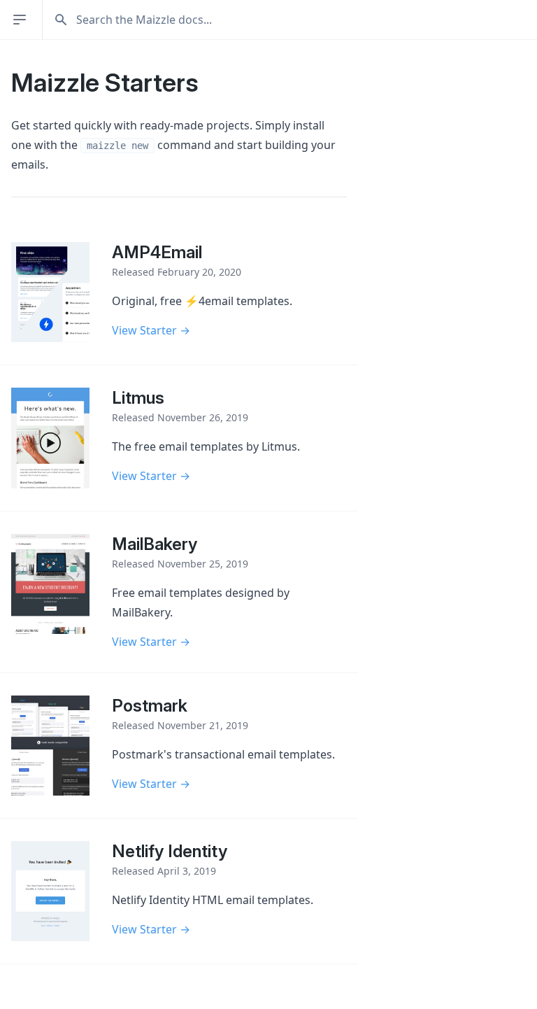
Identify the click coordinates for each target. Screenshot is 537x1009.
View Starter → (151, 330)
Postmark (149, 706)
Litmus (138, 398)
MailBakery (154, 544)
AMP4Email (157, 252)
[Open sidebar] (21, 19)
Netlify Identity (169, 851)
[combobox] (295, 19)
